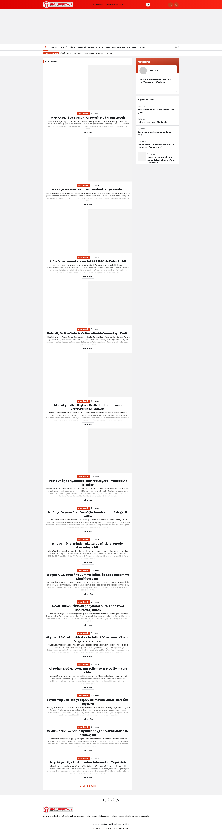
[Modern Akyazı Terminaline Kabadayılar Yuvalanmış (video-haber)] (157, 144)
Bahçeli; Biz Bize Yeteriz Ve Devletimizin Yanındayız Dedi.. (87, 333)
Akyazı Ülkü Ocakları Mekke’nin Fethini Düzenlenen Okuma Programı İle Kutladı (88, 639)
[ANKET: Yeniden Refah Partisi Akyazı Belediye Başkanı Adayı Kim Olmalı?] (157, 157)
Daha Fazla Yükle (88, 786)
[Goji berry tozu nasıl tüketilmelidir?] (157, 120)
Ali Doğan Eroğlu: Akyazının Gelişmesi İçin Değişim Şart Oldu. (88, 670)
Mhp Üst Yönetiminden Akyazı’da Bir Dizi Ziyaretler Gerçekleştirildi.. (88, 545)
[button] (176, 4)
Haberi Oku (88, 133)
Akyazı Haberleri (83, 113)
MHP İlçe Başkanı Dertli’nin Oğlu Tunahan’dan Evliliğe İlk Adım (88, 514)
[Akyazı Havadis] (58, 4)
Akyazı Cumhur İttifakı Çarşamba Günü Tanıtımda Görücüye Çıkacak (88, 608)
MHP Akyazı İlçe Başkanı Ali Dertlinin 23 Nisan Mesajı (88, 118)
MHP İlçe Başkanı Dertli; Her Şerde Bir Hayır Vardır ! (88, 189)
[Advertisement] (111, 27)
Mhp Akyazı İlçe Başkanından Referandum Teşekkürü (88, 762)
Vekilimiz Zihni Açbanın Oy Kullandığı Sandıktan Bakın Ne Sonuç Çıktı (88, 733)
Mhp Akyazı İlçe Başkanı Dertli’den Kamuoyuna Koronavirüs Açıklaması (88, 407)
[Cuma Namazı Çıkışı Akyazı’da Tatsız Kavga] (157, 132)
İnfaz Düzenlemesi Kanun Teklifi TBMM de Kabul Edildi (88, 261)
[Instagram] (118, 799)
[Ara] (170, 4)
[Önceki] (60, 53)
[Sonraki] (63, 53)
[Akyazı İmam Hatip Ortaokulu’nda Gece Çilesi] (157, 109)
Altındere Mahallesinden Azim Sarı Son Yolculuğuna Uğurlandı (155, 80)
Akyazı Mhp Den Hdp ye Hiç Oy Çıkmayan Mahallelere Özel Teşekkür (87, 702)
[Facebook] (103, 799)
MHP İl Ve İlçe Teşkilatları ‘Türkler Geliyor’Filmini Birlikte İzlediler (88, 483)
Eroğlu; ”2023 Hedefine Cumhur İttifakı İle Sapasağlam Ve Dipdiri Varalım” (88, 577)
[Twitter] (111, 799)
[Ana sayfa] (46, 47)
